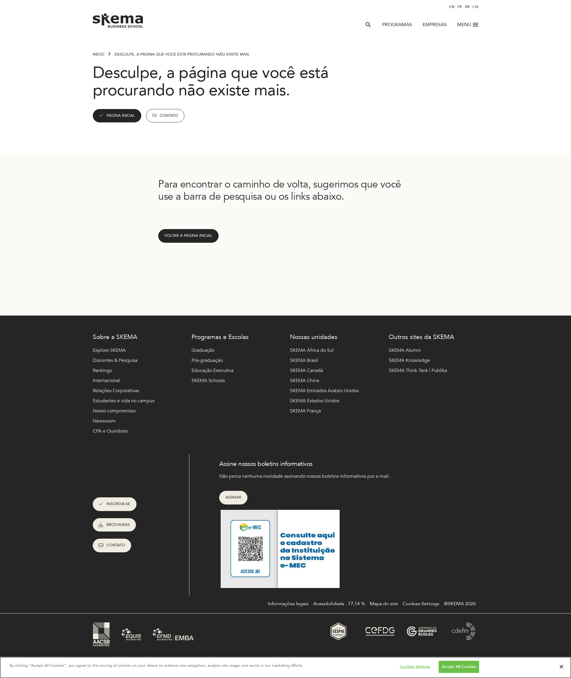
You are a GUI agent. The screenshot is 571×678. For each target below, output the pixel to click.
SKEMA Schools (208, 380)
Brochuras (118, 524)
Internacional (106, 380)
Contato (169, 115)
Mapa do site (384, 603)
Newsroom (104, 421)
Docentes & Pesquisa (115, 360)
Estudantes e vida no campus (123, 401)
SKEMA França (305, 411)
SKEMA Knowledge (409, 360)
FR (459, 7)
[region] (285, 667)
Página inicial (120, 115)
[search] (368, 24)
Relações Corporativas (116, 390)
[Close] (561, 666)
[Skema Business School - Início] (118, 22)
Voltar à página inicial (188, 235)
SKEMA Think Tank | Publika (418, 370)
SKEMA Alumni (405, 350)
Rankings (102, 370)
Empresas (435, 24)
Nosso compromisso (114, 411)
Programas (397, 24)
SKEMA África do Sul (312, 350)
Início (98, 54)
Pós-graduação (207, 360)
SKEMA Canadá (306, 370)
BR (467, 7)
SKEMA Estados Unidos (314, 401)
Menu (464, 24)
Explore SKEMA (109, 350)
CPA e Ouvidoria (110, 431)
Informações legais (288, 603)
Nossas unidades (313, 337)
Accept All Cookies (459, 666)
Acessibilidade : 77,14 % (339, 603)
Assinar (233, 497)
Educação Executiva (212, 370)
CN (475, 7)
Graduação (203, 350)
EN (451, 7)
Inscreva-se (118, 504)
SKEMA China (304, 380)
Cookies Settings (415, 666)
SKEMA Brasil (304, 360)
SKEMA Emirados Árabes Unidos (324, 390)
